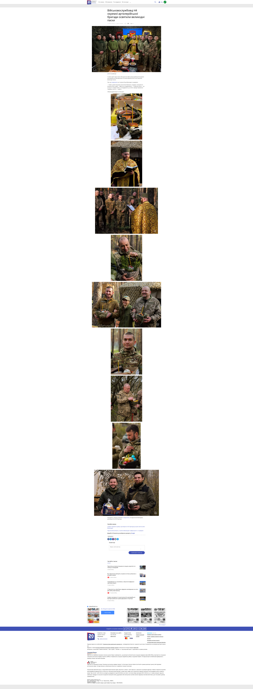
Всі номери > (162, 624)
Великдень (110, 536)
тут (88, 646)
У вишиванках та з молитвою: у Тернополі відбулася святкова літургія (120, 582)
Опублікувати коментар (136, 552)
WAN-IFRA (136, 647)
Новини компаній (140, 634)
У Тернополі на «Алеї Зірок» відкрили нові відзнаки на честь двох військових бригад (122, 590)
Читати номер (107, 612)
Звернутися (113, 636)
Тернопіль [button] (94, 3)
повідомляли (126, 517)
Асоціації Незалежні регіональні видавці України (107, 647)
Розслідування (117, 2)
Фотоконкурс (125, 2)
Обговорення (108, 2)
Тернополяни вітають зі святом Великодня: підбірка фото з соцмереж (125, 530)
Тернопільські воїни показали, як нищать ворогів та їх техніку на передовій (121, 566)
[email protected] (91, 681)
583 (131, 23)
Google (133, 533)
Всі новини (101, 2)
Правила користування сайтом (154, 634)
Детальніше (100, 636)
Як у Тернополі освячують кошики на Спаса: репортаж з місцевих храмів (121, 574)
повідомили (114, 82)
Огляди (137, 636)
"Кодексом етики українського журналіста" (112, 644)
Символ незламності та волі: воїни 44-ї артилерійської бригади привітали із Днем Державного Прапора (121, 598)
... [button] (130, 2)
